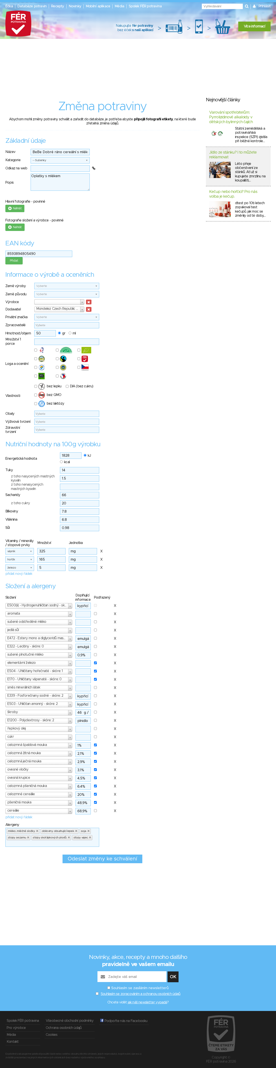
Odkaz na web (16, 168)
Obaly (9, 413)
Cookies (51, 1034)
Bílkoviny (11, 511)
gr (63, 333)
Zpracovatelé (15, 325)
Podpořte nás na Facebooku (125, 1021)
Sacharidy (12, 495)
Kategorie (12, 160)
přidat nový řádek (18, 573)
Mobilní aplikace (98, 6)
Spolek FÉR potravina (145, 6)
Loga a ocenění (16, 364)
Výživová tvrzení (17, 421)
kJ (89, 455)
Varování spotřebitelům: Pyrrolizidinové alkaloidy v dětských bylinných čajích (231, 117)
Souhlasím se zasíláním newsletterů (140, 988)
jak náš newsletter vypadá (147, 1002)
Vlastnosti (12, 395)
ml (74, 333)
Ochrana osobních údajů (64, 1028)
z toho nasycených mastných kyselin (33, 478)
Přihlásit (265, 6)
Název (10, 152)
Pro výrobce (16, 1028)
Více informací (254, 26)
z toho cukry (20, 503)
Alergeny (12, 824)
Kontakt (13, 1041)
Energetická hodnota (21, 458)
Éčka (9, 6)
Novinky (75, 6)
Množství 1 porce (13, 341)
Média (119, 6)
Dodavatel (13, 309)
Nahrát (16, 208)
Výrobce (12, 302)
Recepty (57, 6)
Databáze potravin (32, 6)
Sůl (7, 527)
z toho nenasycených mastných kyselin (27, 486)
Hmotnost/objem (18, 333)
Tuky (9, 470)
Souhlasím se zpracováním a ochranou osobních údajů (140, 994)
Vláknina (11, 519)
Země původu (15, 294)
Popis (9, 182)
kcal (67, 462)
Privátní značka (16, 317)
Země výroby (15, 286)
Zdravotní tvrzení (12, 430)
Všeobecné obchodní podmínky (69, 1020)
